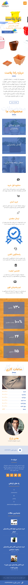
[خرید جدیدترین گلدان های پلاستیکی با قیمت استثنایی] (14, 540)
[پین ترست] (7, 475)
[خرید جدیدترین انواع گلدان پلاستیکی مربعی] (14, 523)
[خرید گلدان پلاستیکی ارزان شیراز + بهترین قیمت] (14, 558)
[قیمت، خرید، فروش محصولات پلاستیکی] (5, 4)
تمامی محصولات (7, 32)
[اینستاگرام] (11, 475)
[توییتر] (15, 475)
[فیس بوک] (19, 475)
